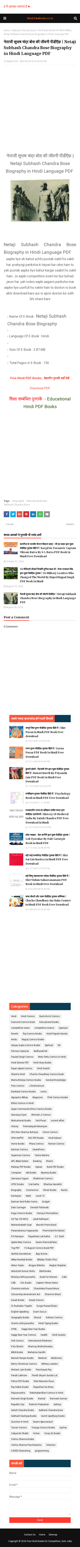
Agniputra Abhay (19, 1097)
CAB (13, 1282)
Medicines (56, 1358)
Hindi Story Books (42, 1062)
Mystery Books (48, 1172)
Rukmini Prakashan (39, 1404)
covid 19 (40, 1196)
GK (59, 1045)
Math (28, 1196)
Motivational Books (21, 1120)
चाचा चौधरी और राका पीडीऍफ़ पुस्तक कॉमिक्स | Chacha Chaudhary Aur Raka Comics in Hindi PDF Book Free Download (48, 900)
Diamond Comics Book (23, 1022)
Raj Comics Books (32, 1033)
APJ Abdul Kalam (19, 1161)
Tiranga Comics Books (43, 1427)
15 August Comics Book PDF (39, 1248)
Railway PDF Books (21, 1167)
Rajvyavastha (18, 1393)
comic (43, 1091)
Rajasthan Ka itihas (43, 1387)
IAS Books (31, 1172)
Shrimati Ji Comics (41, 1114)
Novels (14, 1033)
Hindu (14, 1039)
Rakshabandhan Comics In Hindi (46, 1393)
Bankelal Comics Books (23, 1091)
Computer (16, 1172)
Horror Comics (50, 1132)
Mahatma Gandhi (36, 1352)
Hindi (13, 1016)
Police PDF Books (20, 1381)
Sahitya (57, 1404)
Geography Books (20, 1317)
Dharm (49, 1161)
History (14, 1126)
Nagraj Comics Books (33, 1039)
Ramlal (41, 1398)
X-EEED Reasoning (20, 1450)
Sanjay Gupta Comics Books (25, 1045)
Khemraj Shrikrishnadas (40, 1346)
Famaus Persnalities (47, 1213)
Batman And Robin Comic (24, 1201)
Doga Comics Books (21, 1213)
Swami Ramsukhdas (46, 1242)
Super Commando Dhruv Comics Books (31, 1109)
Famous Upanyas (20, 1051)
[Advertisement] (40, 105)
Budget (46, 1201)
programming (42, 1450)
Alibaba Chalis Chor (47, 1259)
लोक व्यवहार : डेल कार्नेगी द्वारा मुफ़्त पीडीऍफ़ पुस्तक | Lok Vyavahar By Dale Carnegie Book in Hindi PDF (47, 839)
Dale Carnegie (18, 1207)
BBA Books (45, 1271)
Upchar (63, 1427)
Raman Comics (56, 1143)
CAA (64, 1277)
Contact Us (30, 1534)
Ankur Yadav (17, 1265)
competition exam (20, 1028)
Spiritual (49, 1045)
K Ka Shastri (17, 1346)
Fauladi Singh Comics (22, 1057)
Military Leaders (49, 1364)
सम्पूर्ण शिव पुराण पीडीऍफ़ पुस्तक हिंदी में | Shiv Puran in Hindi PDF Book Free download (45, 732)
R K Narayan (17, 1236)
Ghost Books (49, 1190)
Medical (42, 1358)
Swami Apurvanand (43, 1421)
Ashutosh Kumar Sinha (23, 1271)
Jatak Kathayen (41, 1219)
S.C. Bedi (59, 1236)
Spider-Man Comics (21, 1242)
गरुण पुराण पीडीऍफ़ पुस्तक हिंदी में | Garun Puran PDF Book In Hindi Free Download (44, 752)
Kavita (64, 1190)
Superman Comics (20, 1155)
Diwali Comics (36, 1300)
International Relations (40, 1340)
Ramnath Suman (58, 1398)
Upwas (38, 1167)
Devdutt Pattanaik (39, 1207)
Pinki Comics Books (57, 1097)
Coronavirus (32, 1190)
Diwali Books (17, 1300)
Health (44, 1335)
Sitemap (53, 1534)
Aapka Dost (12, 61)
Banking (37, 1161)
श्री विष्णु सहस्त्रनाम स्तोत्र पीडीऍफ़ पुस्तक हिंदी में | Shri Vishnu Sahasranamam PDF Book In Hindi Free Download (47, 880)
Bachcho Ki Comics (49, 1016)
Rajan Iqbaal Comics (21, 1068)
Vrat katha (33, 1184)
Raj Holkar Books (20, 1387)
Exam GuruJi (39, 1311)
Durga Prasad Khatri (47, 1306)
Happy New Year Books (33, 1329)
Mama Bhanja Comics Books (26, 1080)
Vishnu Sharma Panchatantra (26, 1445)
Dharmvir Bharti (53, 1294)
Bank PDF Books (55, 1167)
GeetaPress (39, 1149)
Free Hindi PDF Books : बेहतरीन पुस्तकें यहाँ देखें (39, 378)
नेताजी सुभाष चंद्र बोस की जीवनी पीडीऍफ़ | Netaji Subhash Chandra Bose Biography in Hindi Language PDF (48, 598)
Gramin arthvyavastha (22, 1323)
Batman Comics (19, 1149)
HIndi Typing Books (48, 1323)
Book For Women (48, 1277)
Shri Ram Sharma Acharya (24, 1132)
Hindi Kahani (54, 1138)
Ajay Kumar (41, 1254)
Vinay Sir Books (52, 1433)
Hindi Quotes (58, 1335)
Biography (18, 500)
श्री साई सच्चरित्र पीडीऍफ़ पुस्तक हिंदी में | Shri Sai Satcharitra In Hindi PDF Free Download (46, 859)
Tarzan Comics (19, 1427)
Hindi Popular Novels (57, 1033)
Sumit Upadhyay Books (53, 1416)
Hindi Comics (28, 1016)
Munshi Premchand (46, 1225)
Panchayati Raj (43, 1369)
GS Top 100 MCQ (19, 1219)
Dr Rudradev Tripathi (21, 1306)
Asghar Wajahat (57, 1265)
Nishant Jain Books (21, 1369)
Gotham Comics (54, 1317)
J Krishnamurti (36, 1086)
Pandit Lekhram (19, 1375)
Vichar (36, 1433)
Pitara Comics (36, 1143)
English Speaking (20, 1311)
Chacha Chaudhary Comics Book (47, 1074)
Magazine (38, 1097)
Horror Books (18, 1143)
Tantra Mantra (42, 1155)
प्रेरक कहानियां (17, 1138)
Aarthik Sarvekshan (21, 1254)
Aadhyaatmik (40, 1051)
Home (7, 30)
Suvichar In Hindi (19, 1421)
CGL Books (25, 1282)
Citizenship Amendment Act (25, 1294)
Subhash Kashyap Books (23, 1416)
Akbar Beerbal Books (21, 1259)
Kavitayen (16, 1196)
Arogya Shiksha (37, 1265)
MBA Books (17, 1352)
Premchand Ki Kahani (54, 1230)
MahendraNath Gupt (21, 1225)
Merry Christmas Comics (24, 1364)
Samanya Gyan (19, 1114)
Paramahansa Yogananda (24, 1230)
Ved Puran (41, 1120)
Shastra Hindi (18, 1074)
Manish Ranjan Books (22, 1358)
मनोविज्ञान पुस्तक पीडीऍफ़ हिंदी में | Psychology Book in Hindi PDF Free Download (47, 795)
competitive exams (44, 1028)
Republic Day (17, 1404)
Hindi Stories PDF (20, 1062)
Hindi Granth (43, 1068)
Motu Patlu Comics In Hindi (52, 1057)
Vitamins (50, 1445)
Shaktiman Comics (43, 1178)
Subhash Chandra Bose (24, 30)
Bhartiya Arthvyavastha (23, 1277)
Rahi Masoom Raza (44, 1381)
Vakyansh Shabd (19, 1433)
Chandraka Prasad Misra (46, 1288)
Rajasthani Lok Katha (39, 1236)
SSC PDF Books (36, 1138)
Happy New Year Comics (23, 1335)
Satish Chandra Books (22, 1410)
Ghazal (37, 1317)
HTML (14, 1329)
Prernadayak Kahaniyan (35, 1126)
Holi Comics (17, 1340)
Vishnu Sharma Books (22, 1439)
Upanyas (63, 1028)
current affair (57, 1120)
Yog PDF (15, 1248)
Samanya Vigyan (19, 1178)
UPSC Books (17, 1184)
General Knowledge (56, 1080)
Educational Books (36, 500)
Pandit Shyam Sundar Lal (44, 1375)
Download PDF (40, 388)
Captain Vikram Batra (47, 1282)
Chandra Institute (20, 1288)
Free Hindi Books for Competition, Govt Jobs (49, 1541)
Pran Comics (17, 1086)
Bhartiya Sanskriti (53, 1184)
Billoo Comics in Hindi (22, 1103)
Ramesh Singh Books (22, 1398)
